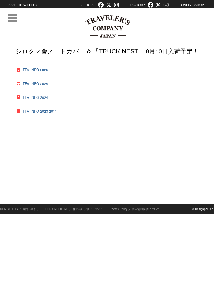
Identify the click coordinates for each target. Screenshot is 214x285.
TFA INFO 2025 (35, 83)
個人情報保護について (146, 209)
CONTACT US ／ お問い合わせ (19, 209)
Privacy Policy (118, 209)
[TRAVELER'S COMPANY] (107, 26)
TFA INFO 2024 (35, 97)
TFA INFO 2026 (35, 69)
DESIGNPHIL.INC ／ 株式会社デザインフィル (74, 209)
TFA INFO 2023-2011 (40, 111)
